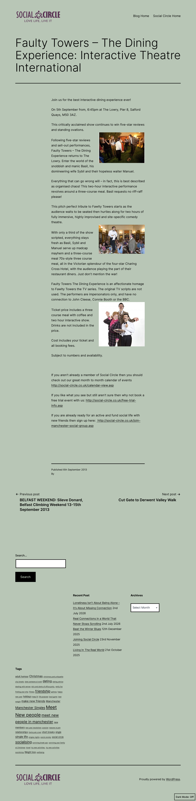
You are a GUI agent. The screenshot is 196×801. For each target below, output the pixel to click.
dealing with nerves (23, 687)
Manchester (53, 701)
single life (21, 736)
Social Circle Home (167, 16)
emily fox (59, 687)
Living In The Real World (88, 650)
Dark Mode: (182, 796)
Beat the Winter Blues (87, 629)
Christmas (36, 676)
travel (28, 748)
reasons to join (54, 728)
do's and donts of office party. (43, 687)
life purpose (43, 697)
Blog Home (141, 16)
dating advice (58, 682)
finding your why (21, 692)
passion (45, 728)
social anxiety (45, 737)
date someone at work (33, 682)
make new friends (33, 701)
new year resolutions (33, 728)
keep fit (35, 697)
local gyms (53, 697)
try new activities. (38, 748)
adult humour (21, 676)
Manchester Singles (30, 708)
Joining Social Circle (86, 639)
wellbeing (40, 752)
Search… (21, 555)
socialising (23, 742)
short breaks (48, 732)
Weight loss (30, 752)
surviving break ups (40, 743)
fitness (31, 692)
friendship (42, 691)
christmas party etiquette (53, 677)
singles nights (34, 737)
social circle (58, 737)
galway (54, 692)
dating (47, 681)
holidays (27, 696)
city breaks (19, 682)
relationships (21, 732)
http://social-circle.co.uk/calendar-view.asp (82, 385)
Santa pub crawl (35, 732)
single (58, 732)
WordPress (173, 779)
